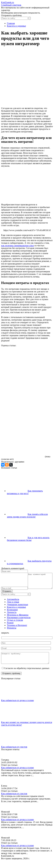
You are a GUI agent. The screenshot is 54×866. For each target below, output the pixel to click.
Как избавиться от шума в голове (17, 700)
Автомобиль (13, 599)
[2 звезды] (22, 380)
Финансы (11, 628)
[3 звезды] (22, 402)
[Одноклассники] (7, 465)
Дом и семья (13, 602)
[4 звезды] (22, 424)
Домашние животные (17, 604)
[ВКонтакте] (3, 465)
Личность (11, 612)
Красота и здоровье (16, 607)
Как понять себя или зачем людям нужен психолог (27, 515)
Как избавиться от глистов (14, 747)
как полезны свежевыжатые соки (17, 245)
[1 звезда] (22, 357)
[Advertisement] (27, 78)
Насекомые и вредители (19, 617)
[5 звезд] (22, 446)
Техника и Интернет (17, 625)
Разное (10, 622)
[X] (11, 465)
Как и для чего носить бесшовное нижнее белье (28, 538)
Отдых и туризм (15, 620)
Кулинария (12, 609)
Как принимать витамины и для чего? (25, 492)
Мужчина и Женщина (17, 615)
